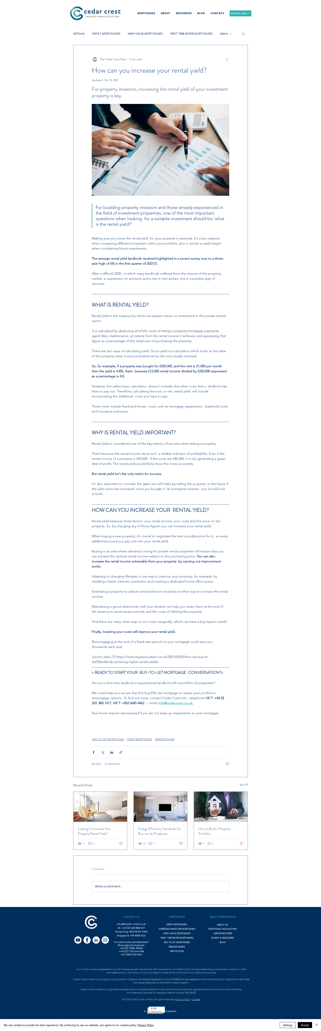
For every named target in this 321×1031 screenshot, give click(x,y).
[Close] (316, 1025)
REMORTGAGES (164, 739)
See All (244, 784)
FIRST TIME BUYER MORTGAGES (191, 34)
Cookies (196, 999)
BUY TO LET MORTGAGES (108, 739)
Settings (287, 1025)
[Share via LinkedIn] (112, 752)
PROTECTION (177, 951)
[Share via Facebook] (93, 752)
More (224, 34)
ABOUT (214, 917)
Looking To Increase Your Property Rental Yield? (94, 831)
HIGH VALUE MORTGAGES (145, 34)
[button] (243, 33)
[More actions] (227, 59)
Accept (305, 1025)
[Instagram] (105, 940)
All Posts (79, 34)
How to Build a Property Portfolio (214, 831)
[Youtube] (78, 940)
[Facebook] (87, 940)
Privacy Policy (182, 999)
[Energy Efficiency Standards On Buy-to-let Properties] (160, 807)
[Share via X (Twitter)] (102, 752)
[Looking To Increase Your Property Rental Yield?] (100, 807)
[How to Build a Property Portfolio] (221, 807)
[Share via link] (121, 752)
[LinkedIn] (96, 940)
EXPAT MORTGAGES (106, 34)
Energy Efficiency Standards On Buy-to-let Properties (159, 831)
